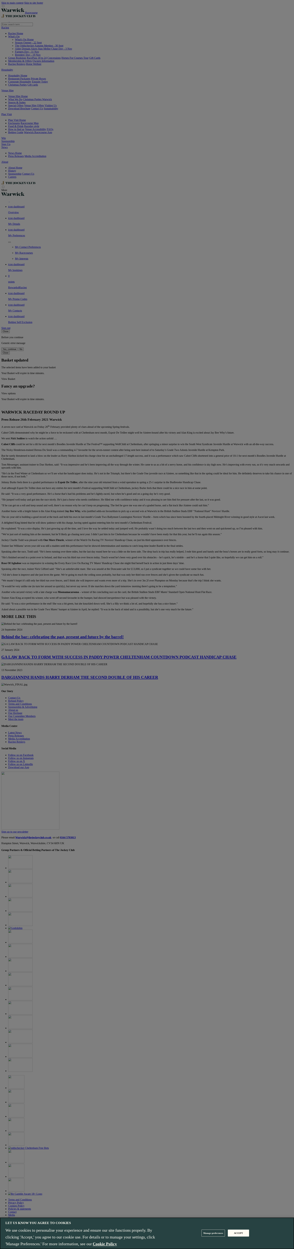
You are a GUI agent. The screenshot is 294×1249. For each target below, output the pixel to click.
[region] (147, 1233)
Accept (238, 1233)
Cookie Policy (105, 1244)
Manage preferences (213, 1233)
